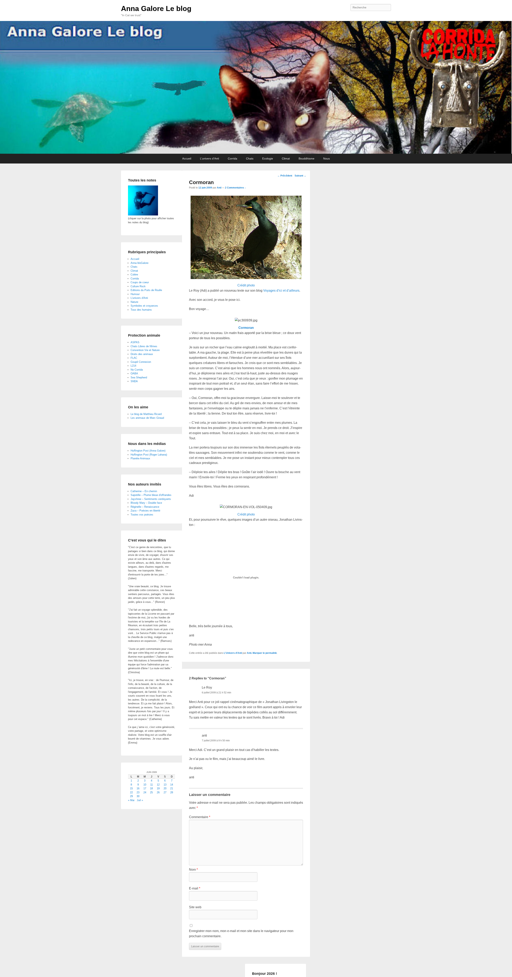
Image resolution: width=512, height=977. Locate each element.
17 (144, 788)
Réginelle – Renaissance (145, 506)
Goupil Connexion (141, 361)
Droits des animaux (142, 354)
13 (165, 784)
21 (171, 788)
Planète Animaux (140, 458)
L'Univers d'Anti (233, 653)
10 (144, 784)
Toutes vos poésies (142, 514)
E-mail (194, 888)
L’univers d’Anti (209, 158)
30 (138, 796)
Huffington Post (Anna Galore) (148, 450)
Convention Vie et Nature (145, 350)
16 (138, 788)
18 (151, 788)
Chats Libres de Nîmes (144, 346)
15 (131, 788)
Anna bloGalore (139, 262)
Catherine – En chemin (144, 491)
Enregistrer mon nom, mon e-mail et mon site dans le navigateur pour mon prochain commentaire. (241, 933)
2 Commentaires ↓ (235, 187)
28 (171, 792)
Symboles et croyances (144, 305)
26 (158, 792)
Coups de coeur (140, 282)
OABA (134, 373)
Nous (326, 158)
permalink (271, 653)
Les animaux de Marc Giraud (147, 417)
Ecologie (267, 158)
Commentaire (199, 817)
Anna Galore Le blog (156, 8)
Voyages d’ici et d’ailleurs (281, 290)
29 (131, 796)
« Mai (131, 800)
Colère (134, 274)
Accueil (186, 158)
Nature (134, 301)
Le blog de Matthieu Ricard (146, 414)
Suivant (300, 175)
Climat (286, 158)
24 (144, 792)
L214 (133, 365)
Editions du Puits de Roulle (146, 290)
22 (131, 792)
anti (204, 735)
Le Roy (207, 687)
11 (151, 784)
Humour (135, 294)
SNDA (134, 381)
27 (165, 792)
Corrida (232, 158)
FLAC (134, 357)
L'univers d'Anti (139, 297)
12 (158, 784)
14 (171, 784)
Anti (219, 187)
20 (165, 788)
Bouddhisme (306, 158)
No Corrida (137, 369)
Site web (195, 907)
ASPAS (135, 342)
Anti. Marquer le (256, 653)
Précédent (284, 175)
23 (138, 792)
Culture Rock (138, 286)
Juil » (140, 800)
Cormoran (246, 327)
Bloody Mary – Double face (146, 502)
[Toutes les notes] (143, 214)
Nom (193, 869)
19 (158, 788)
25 (151, 792)
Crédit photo (246, 285)
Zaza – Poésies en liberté (145, 510)
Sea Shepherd (139, 377)
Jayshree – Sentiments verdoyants (151, 498)
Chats (249, 158)
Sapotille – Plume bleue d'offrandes (151, 494)
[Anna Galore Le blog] (256, 87)
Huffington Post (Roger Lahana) (149, 454)
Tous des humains (141, 309)
